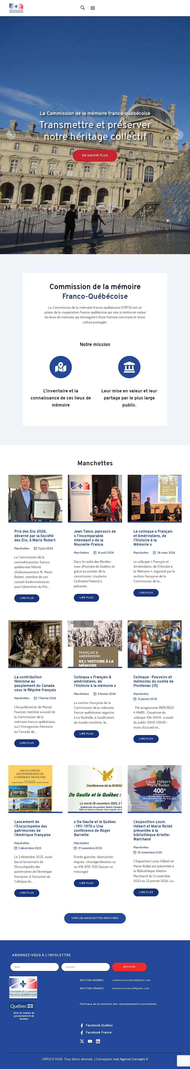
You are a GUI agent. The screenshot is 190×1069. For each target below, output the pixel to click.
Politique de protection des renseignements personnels (118, 1004)
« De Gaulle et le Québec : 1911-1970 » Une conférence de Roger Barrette (95, 828)
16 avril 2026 (106, 552)
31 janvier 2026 (147, 699)
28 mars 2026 (166, 552)
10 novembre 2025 (150, 852)
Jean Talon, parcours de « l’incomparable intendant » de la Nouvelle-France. (95, 538)
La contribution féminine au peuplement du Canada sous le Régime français (35, 684)
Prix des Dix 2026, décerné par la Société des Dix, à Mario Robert (34, 536)
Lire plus (27, 598)
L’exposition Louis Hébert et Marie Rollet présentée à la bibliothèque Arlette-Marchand (152, 831)
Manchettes (22, 548)
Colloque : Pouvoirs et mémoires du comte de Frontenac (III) (153, 681)
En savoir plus (95, 156)
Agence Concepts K (134, 1059)
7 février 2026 (47, 698)
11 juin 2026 (45, 548)
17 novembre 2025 (90, 848)
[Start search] (82, 8)
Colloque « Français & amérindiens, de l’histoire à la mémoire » (95, 681)
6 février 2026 (107, 694)
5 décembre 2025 (29, 848)
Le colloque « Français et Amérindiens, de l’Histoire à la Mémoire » (153, 538)
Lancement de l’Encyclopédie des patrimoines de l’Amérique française (32, 828)
